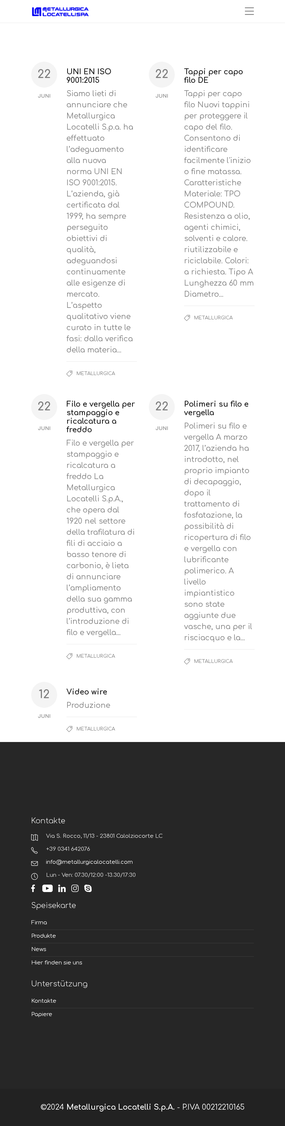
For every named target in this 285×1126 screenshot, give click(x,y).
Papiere (41, 1014)
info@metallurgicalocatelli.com (89, 862)
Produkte (43, 936)
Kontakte (43, 1001)
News (38, 949)
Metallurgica (95, 373)
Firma (39, 923)
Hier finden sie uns (56, 963)
